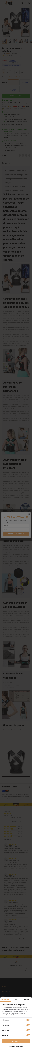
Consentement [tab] (5, 999)
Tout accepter (16, 1041)
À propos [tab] (26, 999)
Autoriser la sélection (16, 1046)
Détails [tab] (16, 999)
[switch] (28, 1020)
